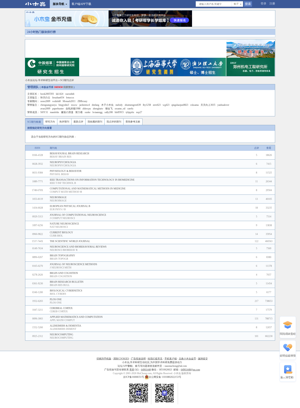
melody (119, 104)
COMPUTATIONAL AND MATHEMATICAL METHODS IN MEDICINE (88, 188)
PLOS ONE (56, 299)
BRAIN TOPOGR (59, 258)
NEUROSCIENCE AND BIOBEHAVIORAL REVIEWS (78, 246)
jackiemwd (84, 104)
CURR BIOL (56, 235)
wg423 (166, 104)
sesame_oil (120, 108)
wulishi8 (56, 101)
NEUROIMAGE (58, 197)
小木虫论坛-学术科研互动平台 (41, 80)
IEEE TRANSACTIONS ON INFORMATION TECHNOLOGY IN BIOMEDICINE (92, 179)
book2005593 (47, 93)
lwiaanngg (97, 112)
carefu (130, 108)
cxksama (194, 104)
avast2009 (45, 108)
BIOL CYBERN (58, 293)
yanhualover (223, 104)
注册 (272, 3)
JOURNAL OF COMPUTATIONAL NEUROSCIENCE (78, 214)
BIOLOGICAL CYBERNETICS (66, 290)
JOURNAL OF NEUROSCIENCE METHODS (73, 264)
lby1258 (147, 104)
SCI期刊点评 (67, 80)
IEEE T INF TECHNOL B (63, 183)
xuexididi (69, 93)
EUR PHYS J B (58, 209)
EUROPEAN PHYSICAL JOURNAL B (70, 206)
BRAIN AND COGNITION (64, 273)
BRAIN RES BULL (60, 285)
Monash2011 (69, 101)
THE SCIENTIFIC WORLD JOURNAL (70, 241)
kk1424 (59, 93)
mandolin (54, 112)
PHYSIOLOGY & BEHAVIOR (65, 171)
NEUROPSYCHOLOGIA (63, 162)
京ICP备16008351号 (134, 377)
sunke (87, 112)
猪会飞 (109, 108)
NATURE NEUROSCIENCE (64, 223)
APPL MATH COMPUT (62, 320)
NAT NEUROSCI (59, 227)
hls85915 (119, 112)
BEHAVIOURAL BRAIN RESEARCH (69, 153)
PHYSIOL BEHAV (59, 174)
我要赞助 (68, 87)
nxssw (74, 104)
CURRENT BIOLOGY (61, 232)
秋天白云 (45, 97)
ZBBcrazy (82, 101)
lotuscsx (70, 97)
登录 (263, 3)
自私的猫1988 (73, 108)
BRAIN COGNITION (61, 276)
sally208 (108, 112)
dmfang (95, 104)
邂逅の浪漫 (67, 112)
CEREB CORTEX (59, 311)
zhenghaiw (98, 108)
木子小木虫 (107, 104)
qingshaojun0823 (179, 104)
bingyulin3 (64, 104)
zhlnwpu (86, 108)
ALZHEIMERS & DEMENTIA (65, 325)
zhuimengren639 (133, 104)
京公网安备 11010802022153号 (165, 377)
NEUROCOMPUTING (61, 334)
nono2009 (45, 101)
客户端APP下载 (81, 4)
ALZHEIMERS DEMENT (63, 329)
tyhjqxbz (130, 112)
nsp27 (139, 112)
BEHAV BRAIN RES (60, 156)
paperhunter (58, 108)
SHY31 (44, 112)
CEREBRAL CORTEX (61, 308)
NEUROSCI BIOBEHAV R (64, 250)
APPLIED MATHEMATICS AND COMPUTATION (76, 317)
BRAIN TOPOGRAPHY (62, 255)
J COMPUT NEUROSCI (62, 218)
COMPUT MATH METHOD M (66, 191)
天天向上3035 (208, 104)
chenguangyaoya (48, 104)
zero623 (157, 104)
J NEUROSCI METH (60, 267)
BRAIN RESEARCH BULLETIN (66, 281)
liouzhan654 (58, 97)
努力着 (79, 112)
